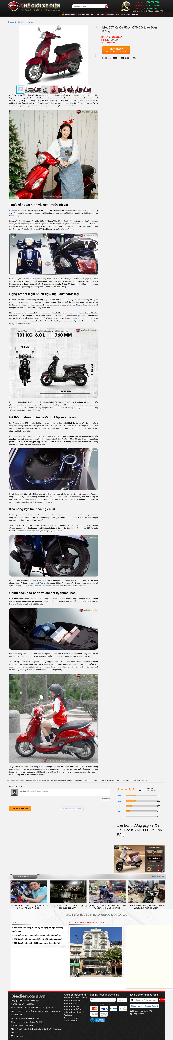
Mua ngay (116, 50)
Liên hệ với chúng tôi (71, 1018)
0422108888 (18, 1015)
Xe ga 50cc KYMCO (36, 583)
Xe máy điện (70, 14)
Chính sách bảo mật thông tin (74, 1012)
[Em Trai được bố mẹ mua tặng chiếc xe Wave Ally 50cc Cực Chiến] (107, 892)
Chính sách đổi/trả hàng (72, 1009)
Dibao (112, 14)
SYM (117, 14)
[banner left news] (139, 859)
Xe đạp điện (80, 14)
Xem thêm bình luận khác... (71, 809)
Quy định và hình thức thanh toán (75, 997)
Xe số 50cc (100, 14)
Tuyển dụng (68, 1015)
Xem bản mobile (70, 1021)
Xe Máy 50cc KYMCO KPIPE (37, 780)
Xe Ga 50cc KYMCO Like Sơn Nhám (98, 780)
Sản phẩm (22, 22)
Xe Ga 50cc (90, 14)
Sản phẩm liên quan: (16, 780)
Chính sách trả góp (70, 1003)
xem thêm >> (158, 877)
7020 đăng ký (152, 1006)
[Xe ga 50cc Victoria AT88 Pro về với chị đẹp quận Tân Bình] (29, 892)
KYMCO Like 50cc (17, 210)
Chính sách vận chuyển (72, 1000)
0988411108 (18, 1036)
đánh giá (151, 791)
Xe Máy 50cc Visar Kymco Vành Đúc (66, 780)
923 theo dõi (137, 1006)
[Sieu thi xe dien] (34, 6)
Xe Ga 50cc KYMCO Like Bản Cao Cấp (132, 780)
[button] (96, 28)
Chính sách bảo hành (71, 1006)
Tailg (107, 14)
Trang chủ (12, 22)
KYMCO (122, 14)
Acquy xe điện (132, 14)
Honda (30, 22)
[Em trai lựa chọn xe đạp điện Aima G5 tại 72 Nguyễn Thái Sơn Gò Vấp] (68, 892)
